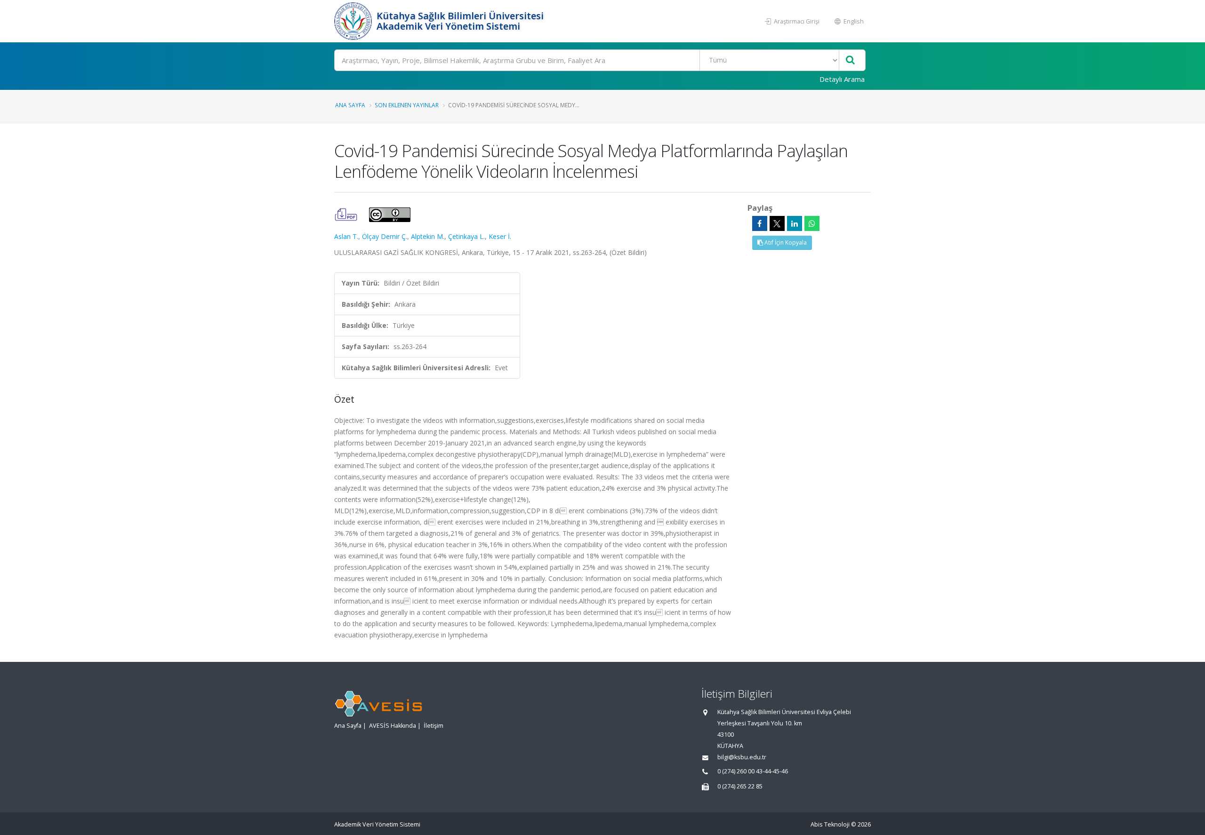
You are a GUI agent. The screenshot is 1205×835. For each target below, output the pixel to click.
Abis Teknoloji (830, 824)
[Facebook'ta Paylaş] (759, 223)
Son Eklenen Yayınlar (407, 105)
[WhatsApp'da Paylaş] (811, 223)
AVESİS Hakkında (392, 726)
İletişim (433, 726)
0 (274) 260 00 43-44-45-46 (752, 771)
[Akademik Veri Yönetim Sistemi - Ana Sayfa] (354, 21)
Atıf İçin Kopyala (785, 243)
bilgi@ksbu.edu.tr (741, 757)
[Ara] (850, 60)
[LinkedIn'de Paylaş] (794, 223)
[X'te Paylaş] (777, 223)
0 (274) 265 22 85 (740, 786)
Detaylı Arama (842, 79)
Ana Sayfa (350, 105)
